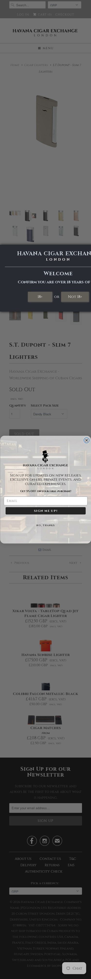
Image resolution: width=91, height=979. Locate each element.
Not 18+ (75, 297)
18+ (40, 297)
